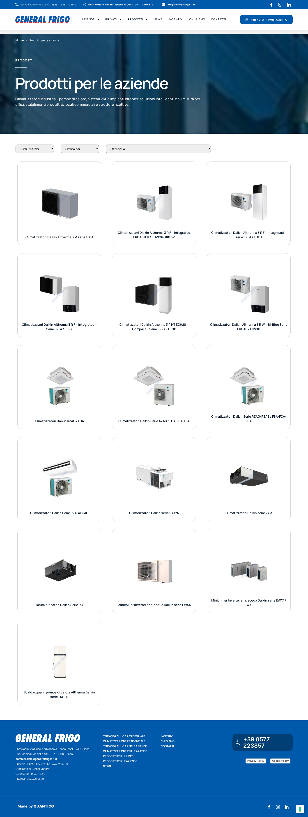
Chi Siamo (197, 19)
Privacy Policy (255, 760)
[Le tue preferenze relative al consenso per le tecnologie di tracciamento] (300, 809)
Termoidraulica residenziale (124, 736)
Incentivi (176, 19)
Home (20, 40)
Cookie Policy (280, 760)
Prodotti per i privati (118, 756)
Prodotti (135, 19)
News (158, 19)
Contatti (218, 19)
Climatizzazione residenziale (124, 741)
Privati (111, 19)
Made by (36, 806)
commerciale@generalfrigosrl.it (36, 759)
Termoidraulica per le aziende (125, 746)
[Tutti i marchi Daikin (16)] (35, 149)
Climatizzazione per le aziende (125, 751)
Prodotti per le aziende (120, 761)
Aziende (88, 19)
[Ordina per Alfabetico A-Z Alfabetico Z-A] (80, 149)
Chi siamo (168, 741)
